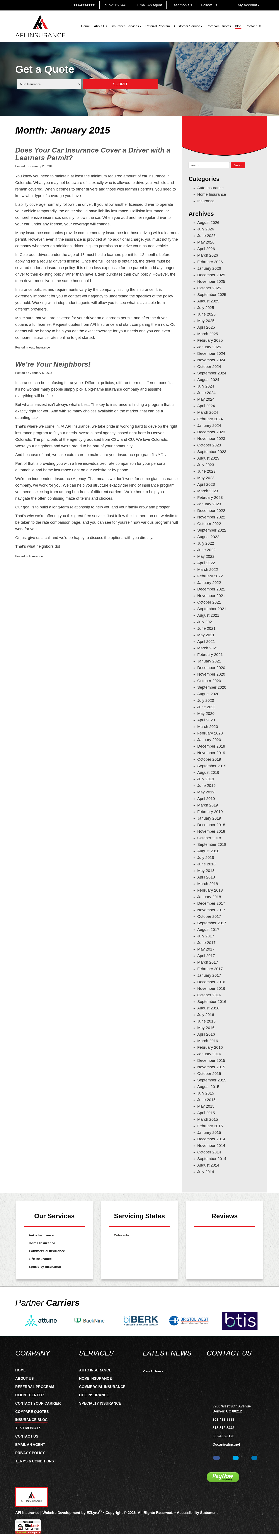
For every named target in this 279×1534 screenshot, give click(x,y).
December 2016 (211, 982)
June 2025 (206, 314)
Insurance (36, 556)
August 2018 (208, 851)
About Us (100, 26)
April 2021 (206, 641)
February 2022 (210, 576)
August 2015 (208, 1086)
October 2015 (209, 1073)
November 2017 (211, 910)
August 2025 (208, 301)
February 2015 (210, 1126)
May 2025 (205, 321)
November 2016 (211, 988)
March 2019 (207, 805)
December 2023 (211, 432)
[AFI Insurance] (40, 26)
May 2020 (205, 713)
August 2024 (208, 379)
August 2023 (208, 458)
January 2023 (209, 504)
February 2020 (210, 733)
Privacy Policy (30, 1453)
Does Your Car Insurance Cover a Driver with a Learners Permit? (92, 154)
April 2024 (206, 406)
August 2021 (208, 615)
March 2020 (207, 726)
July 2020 (205, 700)
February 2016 (210, 1047)
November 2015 (211, 1067)
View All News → (155, 1371)
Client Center (29, 1395)
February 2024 (210, 419)
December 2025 (211, 275)
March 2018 (207, 884)
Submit (120, 84)
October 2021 (209, 602)
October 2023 (209, 445)
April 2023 (206, 484)
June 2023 (206, 471)
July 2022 (205, 543)
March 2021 (207, 648)
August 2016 (208, 1008)
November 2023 (211, 438)
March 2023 (207, 491)
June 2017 (206, 942)
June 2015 (206, 1100)
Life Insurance (40, 1258)
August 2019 (208, 772)
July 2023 (205, 465)
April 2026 (206, 249)
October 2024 (209, 366)
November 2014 (211, 1145)
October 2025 (209, 288)
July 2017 (205, 936)
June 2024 (206, 393)
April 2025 (206, 327)
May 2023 (205, 478)
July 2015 (205, 1093)
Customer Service (187, 26)
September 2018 (211, 844)
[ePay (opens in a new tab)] (223, 1477)
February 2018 (210, 890)
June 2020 (206, 707)
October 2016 (209, 995)
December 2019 (211, 746)
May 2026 (205, 242)
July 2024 (205, 386)
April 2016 (206, 1034)
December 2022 (211, 510)
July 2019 (205, 779)
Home (85, 26)
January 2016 (209, 1054)
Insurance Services (125, 26)
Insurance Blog (31, 1420)
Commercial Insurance (47, 1251)
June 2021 (206, 628)
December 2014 (211, 1139)
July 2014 (205, 1172)
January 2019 (209, 818)
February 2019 (210, 812)
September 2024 (211, 373)
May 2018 (205, 870)
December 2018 (211, 825)
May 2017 (205, 949)
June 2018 (206, 864)
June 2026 (206, 235)
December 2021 (211, 589)
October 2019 (209, 759)
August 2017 (208, 929)
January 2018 (209, 897)
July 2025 (205, 307)
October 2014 (209, 1152)
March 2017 (207, 962)
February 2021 (210, 654)
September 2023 (211, 452)
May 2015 (205, 1106)
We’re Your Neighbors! (53, 364)
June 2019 (206, 785)
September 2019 (211, 766)
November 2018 (211, 831)
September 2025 (211, 294)
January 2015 (209, 1132)
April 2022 (206, 563)
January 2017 (209, 975)
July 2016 (205, 1014)
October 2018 (209, 838)
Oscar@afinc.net (226, 1444)
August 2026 (208, 222)
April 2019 (206, 798)
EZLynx (93, 1513)
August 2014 (208, 1165)
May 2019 (205, 792)
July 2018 (205, 857)
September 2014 (211, 1159)
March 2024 (207, 412)
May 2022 (205, 556)
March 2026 (207, 255)
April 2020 (206, 720)
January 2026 (209, 268)
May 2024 (205, 399)
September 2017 (211, 923)
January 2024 (209, 425)
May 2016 (205, 1028)
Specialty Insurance (45, 1266)
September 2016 (211, 1001)
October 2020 (209, 681)
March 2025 (207, 334)
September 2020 (211, 687)
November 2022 (211, 517)
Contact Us (253, 26)
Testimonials (181, 5)
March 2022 (207, 569)
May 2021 (205, 635)
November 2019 (211, 753)
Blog (238, 26)
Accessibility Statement (197, 1513)
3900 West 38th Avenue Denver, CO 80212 (232, 1408)
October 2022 (209, 524)
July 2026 (205, 229)
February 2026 (210, 262)
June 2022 (206, 550)
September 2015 (211, 1080)
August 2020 (208, 694)
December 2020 (211, 668)
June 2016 (206, 1021)
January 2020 (209, 740)
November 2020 (211, 674)
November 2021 (211, 596)
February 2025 (210, 340)
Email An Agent (149, 5)
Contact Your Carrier (38, 1403)
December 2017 (211, 903)
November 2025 (211, 281)
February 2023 (210, 497)
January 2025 (209, 347)
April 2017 (206, 956)
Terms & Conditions (34, 1461)
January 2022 (209, 582)
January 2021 (209, 661)
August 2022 (208, 537)
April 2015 (206, 1113)
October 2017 (209, 916)
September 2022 (211, 530)
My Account (247, 5)
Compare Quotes (218, 26)
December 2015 (211, 1060)
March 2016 (207, 1041)
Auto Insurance (39, 347)
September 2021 (211, 609)
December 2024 (211, 353)
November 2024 (211, 360)
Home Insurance (211, 194)
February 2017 (210, 969)
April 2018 (206, 877)
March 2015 (207, 1119)
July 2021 (205, 622)
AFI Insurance (27, 1513)
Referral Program (157, 26)
